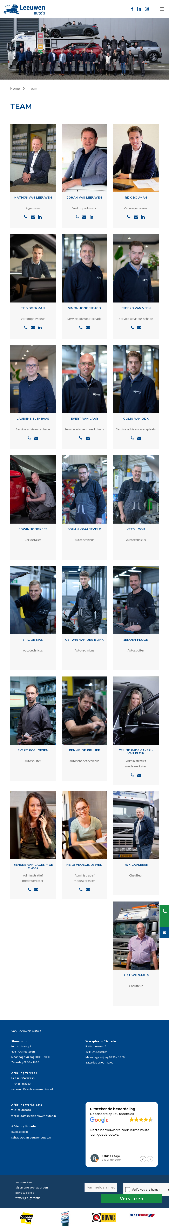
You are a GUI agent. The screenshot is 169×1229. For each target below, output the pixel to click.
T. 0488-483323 (21, 1083)
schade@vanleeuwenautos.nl (31, 1137)
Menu (162, 9)
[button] (143, 1159)
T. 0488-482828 (21, 1110)
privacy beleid (24, 1192)
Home (15, 88)
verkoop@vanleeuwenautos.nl (32, 1089)
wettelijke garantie (28, 1198)
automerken (23, 1182)
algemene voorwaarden (31, 1187)
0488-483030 (19, 1132)
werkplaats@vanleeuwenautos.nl (34, 1116)
